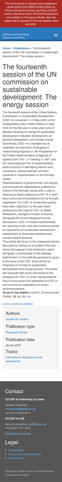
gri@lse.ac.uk (37, 424)
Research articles (16, 332)
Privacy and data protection (25, 454)
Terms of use (16, 458)
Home (6, 48)
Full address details (18, 433)
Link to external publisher (18, 304)
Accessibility (16, 450)
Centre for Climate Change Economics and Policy (16, 36)
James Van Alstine (17, 319)
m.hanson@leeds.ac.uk (20, 409)
